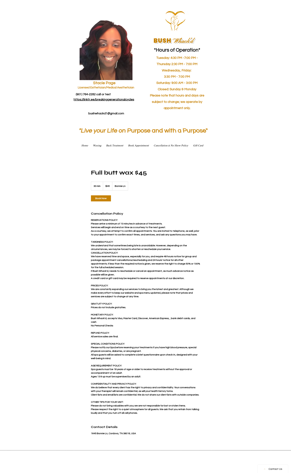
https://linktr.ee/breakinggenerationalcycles (104, 99)
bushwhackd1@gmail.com (106, 113)
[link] (101, 198)
